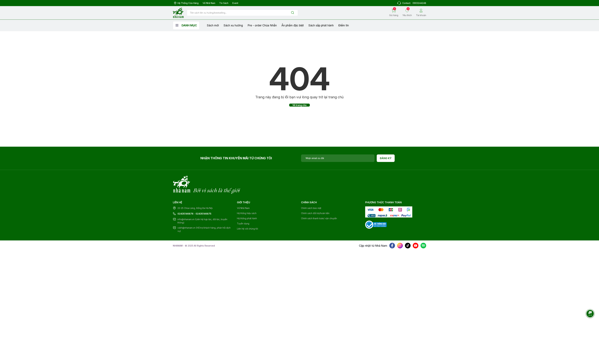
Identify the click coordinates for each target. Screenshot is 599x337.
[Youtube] (415, 245)
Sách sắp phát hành (321, 25)
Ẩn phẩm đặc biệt (292, 25)
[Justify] (293, 13)
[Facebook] (392, 245)
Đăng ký (386, 158)
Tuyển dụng (243, 223)
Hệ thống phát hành (247, 218)
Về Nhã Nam (209, 3)
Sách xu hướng (233, 25)
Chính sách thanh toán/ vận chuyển (319, 218)
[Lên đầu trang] (590, 322)
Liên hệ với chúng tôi (247, 228)
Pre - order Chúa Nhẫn (262, 25)
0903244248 (419, 3)
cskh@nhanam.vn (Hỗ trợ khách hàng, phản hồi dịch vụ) (204, 229)
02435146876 (185, 213)
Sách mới (213, 25)
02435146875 (203, 213)
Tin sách (223, 3)
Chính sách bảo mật (311, 208)
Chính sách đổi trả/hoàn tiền (315, 213)
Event (235, 3)
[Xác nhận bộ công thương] (376, 224)
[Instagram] (400, 245)
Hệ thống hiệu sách (246, 213)
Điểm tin (343, 25)
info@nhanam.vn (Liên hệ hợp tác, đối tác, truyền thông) (202, 221)
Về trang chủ (299, 105)
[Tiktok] (408, 245)
